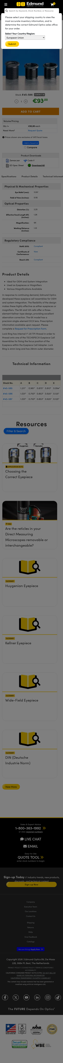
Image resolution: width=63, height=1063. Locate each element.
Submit (12, 43)
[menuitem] (6, 4)
